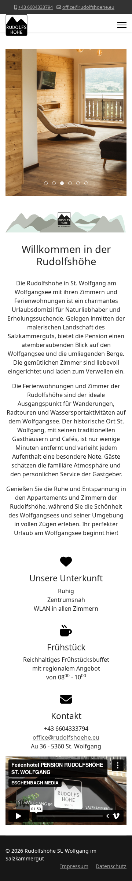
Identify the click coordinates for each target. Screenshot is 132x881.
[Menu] (121, 25)
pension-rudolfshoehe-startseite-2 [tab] (55, 183)
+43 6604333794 (35, 7)
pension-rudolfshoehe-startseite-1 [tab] (47, 183)
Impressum (74, 866)
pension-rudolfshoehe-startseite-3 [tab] (63, 183)
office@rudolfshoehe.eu (88, 7)
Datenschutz (111, 866)
